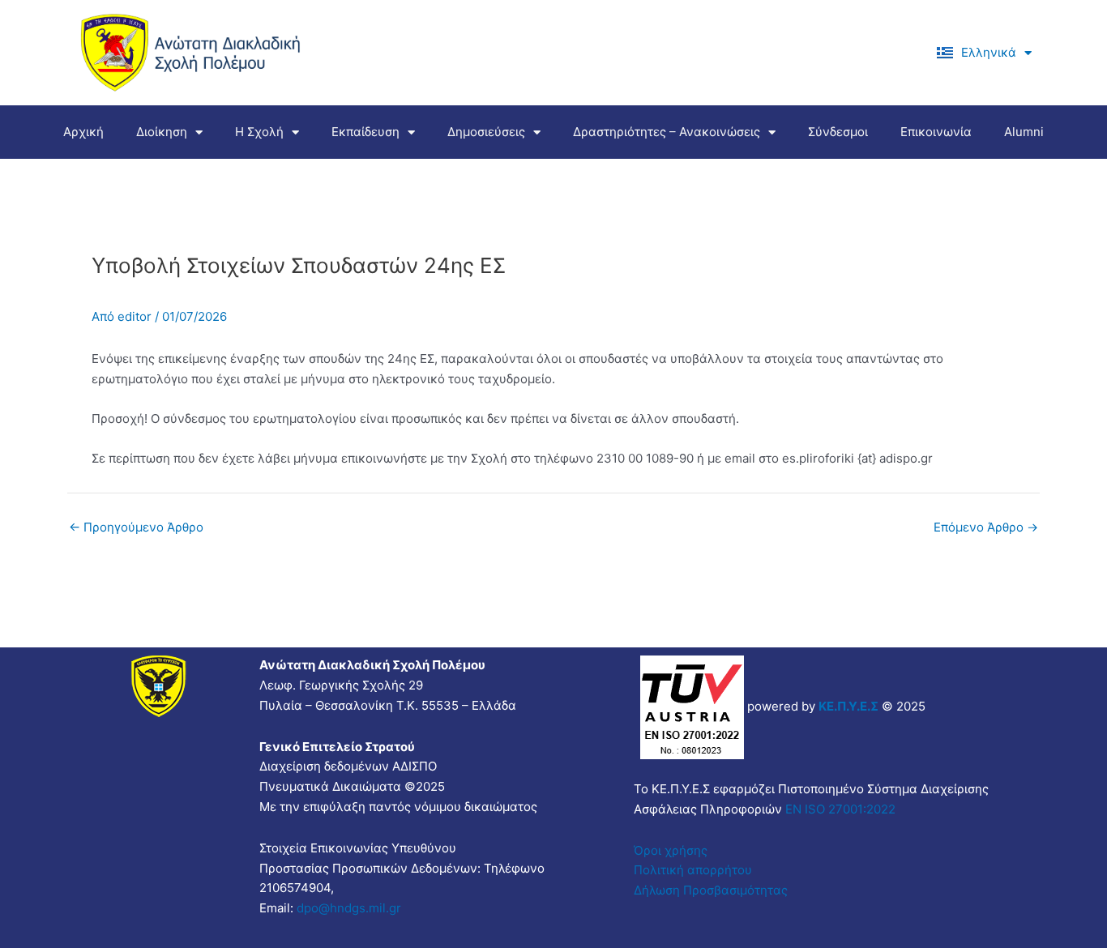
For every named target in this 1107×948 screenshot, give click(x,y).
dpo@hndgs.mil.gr (349, 908)
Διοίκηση (161, 131)
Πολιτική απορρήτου (693, 870)
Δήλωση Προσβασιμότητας (711, 890)
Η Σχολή (259, 131)
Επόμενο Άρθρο (986, 527)
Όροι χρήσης (670, 850)
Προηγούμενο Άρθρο (136, 527)
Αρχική (83, 131)
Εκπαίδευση (365, 131)
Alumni (1024, 131)
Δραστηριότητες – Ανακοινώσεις (666, 131)
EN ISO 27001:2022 (838, 809)
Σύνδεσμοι (838, 131)
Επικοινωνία (936, 131)
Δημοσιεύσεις (486, 131)
